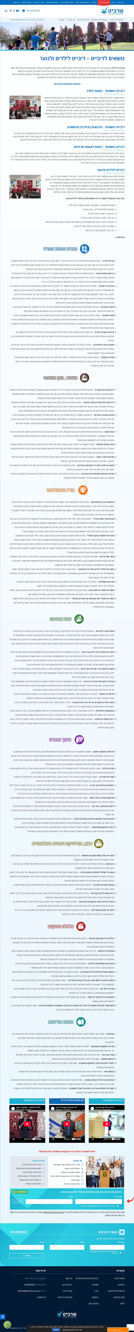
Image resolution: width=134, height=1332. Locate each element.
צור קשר (16, 2)
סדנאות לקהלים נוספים (99, 20)
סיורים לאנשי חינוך (67, 2)
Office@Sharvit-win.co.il (28, 1291)
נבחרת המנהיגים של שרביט (87, 1278)
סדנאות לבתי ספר (65, 1297)
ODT (122, 1303)
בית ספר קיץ (67, 1284)
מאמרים (61, 20)
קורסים (94, 2)
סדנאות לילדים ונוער (116, 20)
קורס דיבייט (67, 1291)
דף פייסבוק (41, 1297)
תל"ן (96, 1291)
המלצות (121, 1284)
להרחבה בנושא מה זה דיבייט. (67, 83)
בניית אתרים (14, 1328)
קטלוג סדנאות (26, 2)
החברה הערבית (38, 2)
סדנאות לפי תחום (83, 20)
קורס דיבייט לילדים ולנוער (53, 1212)
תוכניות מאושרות (52, 2)
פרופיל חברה (119, 1278)
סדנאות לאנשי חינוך (82, 2)
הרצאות (95, 1297)
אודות (113, 2)
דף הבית (120, 2)
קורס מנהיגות (119, 1297)
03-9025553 (22, 1192)
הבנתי (56, 1330)
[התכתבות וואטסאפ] (7, 1324)
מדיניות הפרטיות (93, 1206)
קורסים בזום (93, 1303)
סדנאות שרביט (104, 2)
